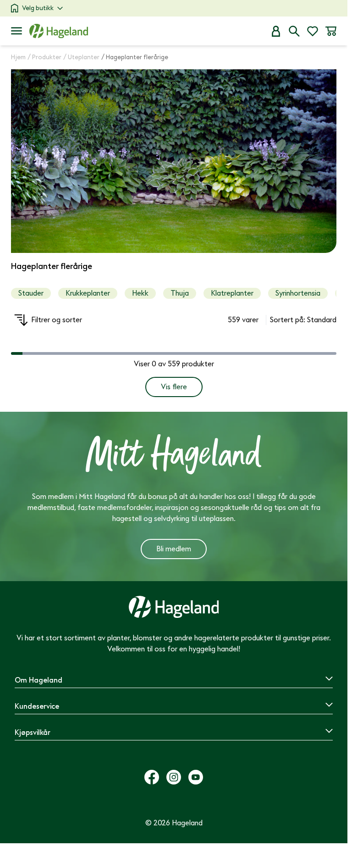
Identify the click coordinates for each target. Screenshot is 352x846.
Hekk (140, 293)
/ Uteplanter (81, 57)
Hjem (18, 57)
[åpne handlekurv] (330, 31)
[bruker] (275, 31)
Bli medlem (173, 549)
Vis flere (174, 387)
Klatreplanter (232, 293)
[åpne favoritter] (312, 31)
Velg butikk (38, 8)
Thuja (179, 293)
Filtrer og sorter (56, 320)
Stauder (31, 293)
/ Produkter (44, 57)
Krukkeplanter (88, 293)
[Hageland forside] (58, 31)
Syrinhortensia (297, 293)
